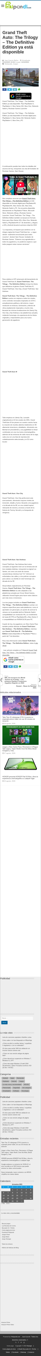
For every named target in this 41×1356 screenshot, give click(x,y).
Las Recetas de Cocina (9, 1226)
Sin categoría (26, 1088)
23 (17, 1198)
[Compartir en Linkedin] (15, 89)
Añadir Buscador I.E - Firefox (27, 1349)
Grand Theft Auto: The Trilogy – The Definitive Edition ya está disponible (19, 652)
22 (12, 1198)
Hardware (6, 1081)
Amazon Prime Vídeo (7, 1324)
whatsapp (19, 89)
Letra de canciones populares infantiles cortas (16, 1037)
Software (16, 1091)
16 (17, 1195)
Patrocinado (6, 1088)
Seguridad (16, 1088)
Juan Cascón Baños (11, 60)
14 (8, 1195)
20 (3, 1198)
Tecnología (25, 1091)
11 (26, 1193)
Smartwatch (6, 1091)
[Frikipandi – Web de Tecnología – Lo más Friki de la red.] (20, 5)
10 (22, 1193)
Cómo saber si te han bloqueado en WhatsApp (17, 1040)
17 (22, 1195)
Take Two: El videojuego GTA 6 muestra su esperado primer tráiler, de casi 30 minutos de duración (18, 719)
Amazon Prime (5, 1322)
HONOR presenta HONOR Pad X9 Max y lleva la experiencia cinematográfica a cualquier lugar (20, 777)
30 (17, 1201)
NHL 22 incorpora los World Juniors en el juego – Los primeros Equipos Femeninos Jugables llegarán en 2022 (16, 679)
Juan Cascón (26, 1337)
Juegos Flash (6, 1234)
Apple (12, 1078)
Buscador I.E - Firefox (8, 1228)
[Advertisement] (20, 144)
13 (3, 1195)
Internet (14, 1081)
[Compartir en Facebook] (4, 89)
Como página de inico (8, 1230)
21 (8, 1198)
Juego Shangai (6, 1239)
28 (8, 1201)
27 (3, 1201)
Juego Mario (5, 1237)
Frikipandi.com (15, 1337)
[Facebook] (18, 1342)
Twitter (8, 1352)
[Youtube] (24, 1342)
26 (31, 1198)
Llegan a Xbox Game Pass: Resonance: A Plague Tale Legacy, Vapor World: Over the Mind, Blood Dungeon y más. (20, 749)
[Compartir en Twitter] (9, 89)
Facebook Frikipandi (8, 1232)
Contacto (31, 1352)
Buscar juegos (6, 1223)
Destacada (8, 64)
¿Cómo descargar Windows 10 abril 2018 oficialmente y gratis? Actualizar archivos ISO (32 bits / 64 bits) (16, 1065)
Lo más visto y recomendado (12, 1084)
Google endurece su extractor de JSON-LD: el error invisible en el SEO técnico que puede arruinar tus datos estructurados (15, 1166)
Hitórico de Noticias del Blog (10, 1247)
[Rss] (16, 1342)
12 (31, 1193)
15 (12, 1195)
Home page (10, 1346)
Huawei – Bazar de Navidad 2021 (26, 686)
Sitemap (23, 1352)
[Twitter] (21, 1342)
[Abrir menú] (3, 6)
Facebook (15, 1352)
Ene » (8, 1203)
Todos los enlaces (7, 1244)
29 (12, 1201)
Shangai (29, 1346)
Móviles (26, 1084)
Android (5, 1078)
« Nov (3, 1203)
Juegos (15, 64)
